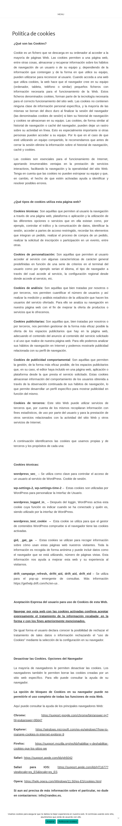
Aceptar (50, 821)
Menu (61, 14)
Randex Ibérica (61, 5)
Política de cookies (68, 821)
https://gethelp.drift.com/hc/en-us (35, 583)
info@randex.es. (50, 795)
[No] (118, 818)
